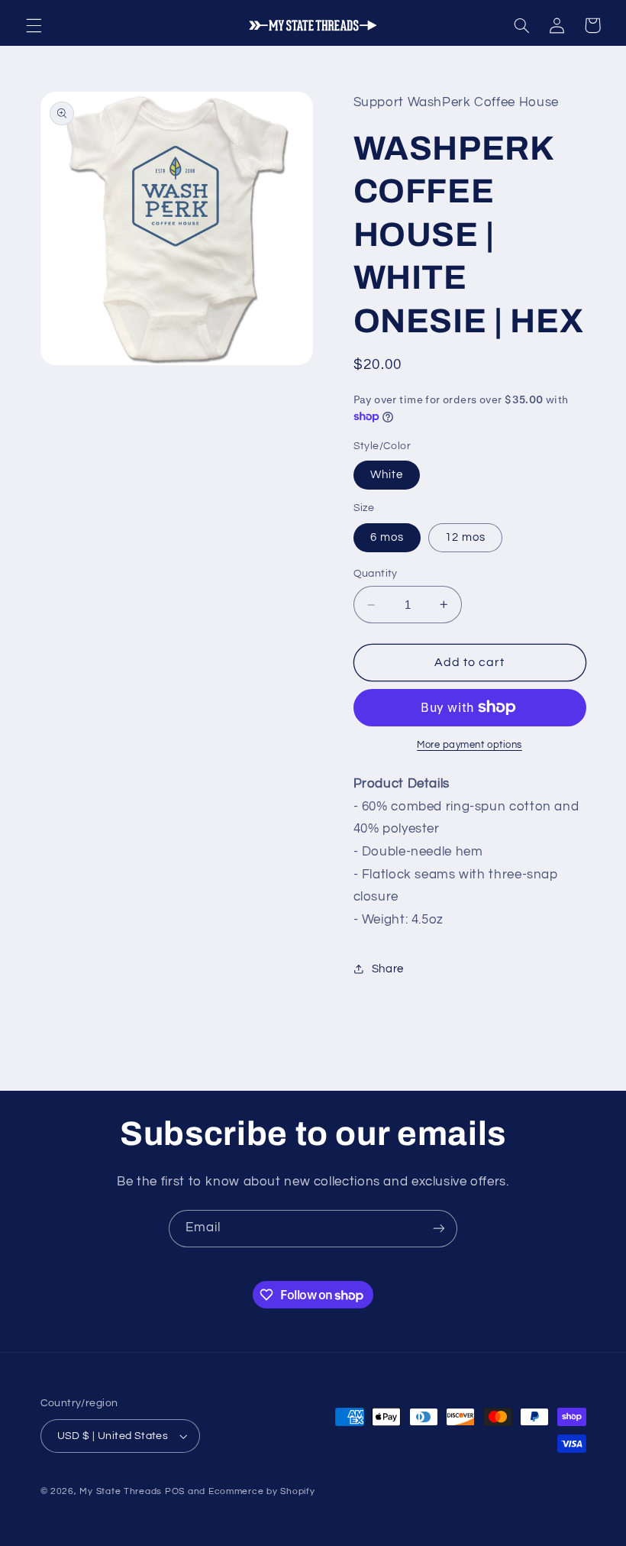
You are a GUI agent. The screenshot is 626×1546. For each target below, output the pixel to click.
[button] (33, 25)
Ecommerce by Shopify (261, 1491)
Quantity (375, 573)
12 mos (465, 537)
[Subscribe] (439, 1228)
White (386, 474)
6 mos (387, 537)
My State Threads (120, 1491)
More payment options (469, 745)
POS (175, 1491)
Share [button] (388, 969)
